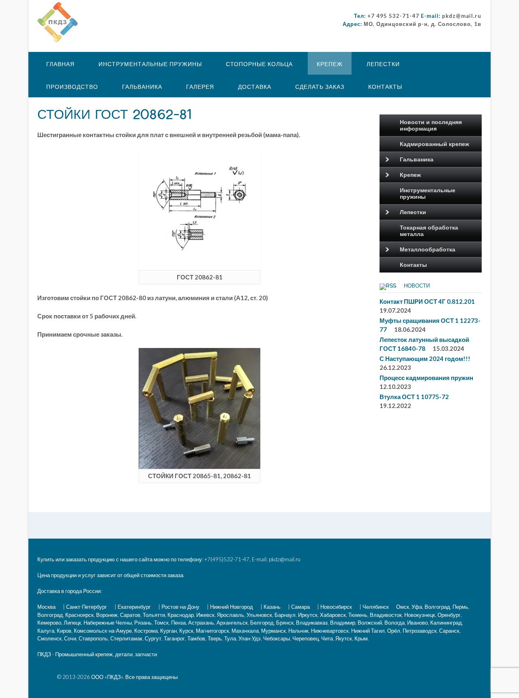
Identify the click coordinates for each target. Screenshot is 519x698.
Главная (60, 63)
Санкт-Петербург (86, 607)
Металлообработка (427, 249)
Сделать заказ (319, 86)
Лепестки (383, 63)
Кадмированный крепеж (434, 144)
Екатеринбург (134, 607)
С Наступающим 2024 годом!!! (425, 358)
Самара (300, 607)
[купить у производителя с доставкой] (57, 22)
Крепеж (330, 63)
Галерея (200, 86)
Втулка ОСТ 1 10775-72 (414, 396)
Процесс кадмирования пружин (426, 377)
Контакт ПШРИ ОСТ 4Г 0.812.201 (427, 301)
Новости (417, 286)
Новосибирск (336, 607)
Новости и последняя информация (431, 125)
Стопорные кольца (259, 63)
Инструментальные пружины (150, 63)
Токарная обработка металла (429, 230)
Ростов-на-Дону (180, 607)
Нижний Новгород (231, 607)
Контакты (385, 86)
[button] (57, 22)
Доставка (254, 86)
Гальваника (142, 86)
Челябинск (375, 607)
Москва (46, 607)
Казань (272, 607)
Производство (72, 86)
